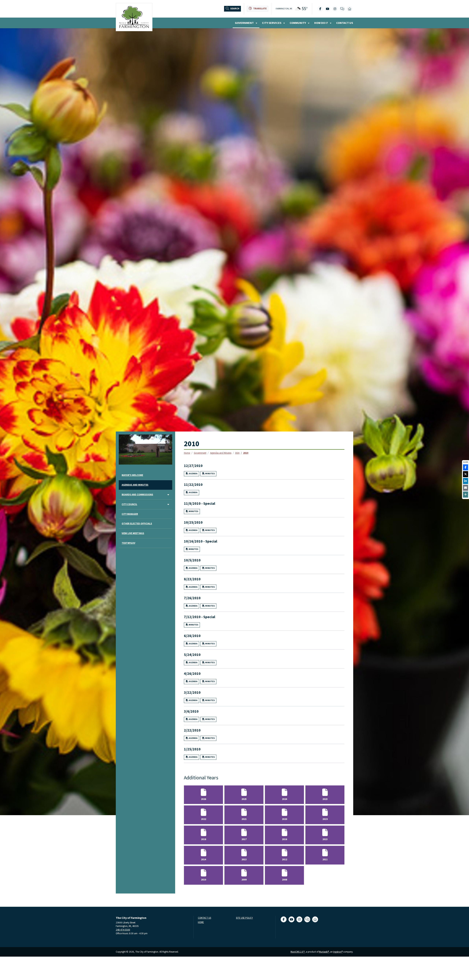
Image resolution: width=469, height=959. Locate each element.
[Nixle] (342, 9)
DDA (237, 453)
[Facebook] (320, 9)
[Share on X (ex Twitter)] (465, 474)
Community (298, 23)
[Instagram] (335, 9)
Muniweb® (324, 951)
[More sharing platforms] (465, 495)
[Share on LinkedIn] (465, 481)
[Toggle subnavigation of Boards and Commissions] (168, 495)
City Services (272, 23)
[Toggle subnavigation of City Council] (168, 504)
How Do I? (321, 23)
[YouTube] (327, 9)
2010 (245, 453)
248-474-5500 (123, 929)
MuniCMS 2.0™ (298, 951)
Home (187, 453)
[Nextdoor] (349, 9)
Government (244, 23)
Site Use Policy (244, 918)
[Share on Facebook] (465, 467)
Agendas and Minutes (220, 453)
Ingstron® (338, 951)
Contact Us (344, 23)
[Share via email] (465, 488)
